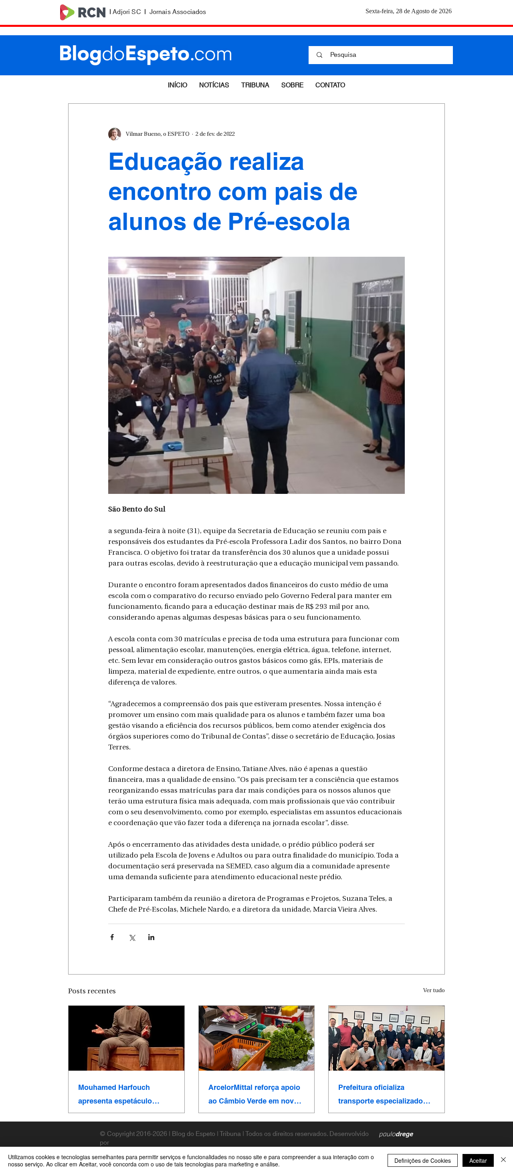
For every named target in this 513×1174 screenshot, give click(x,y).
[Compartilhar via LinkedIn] (151, 937)
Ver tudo (434, 991)
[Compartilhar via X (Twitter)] (131, 937)
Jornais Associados (177, 12)
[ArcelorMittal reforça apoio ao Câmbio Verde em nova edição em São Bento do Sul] (257, 1038)
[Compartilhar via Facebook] (112, 937)
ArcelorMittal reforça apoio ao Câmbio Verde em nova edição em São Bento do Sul (254, 1094)
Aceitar (478, 1160)
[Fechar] (503, 1160)
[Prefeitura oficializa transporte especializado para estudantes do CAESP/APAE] (386, 1038)
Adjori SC (127, 12)
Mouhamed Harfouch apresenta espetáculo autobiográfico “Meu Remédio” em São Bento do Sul (125, 1094)
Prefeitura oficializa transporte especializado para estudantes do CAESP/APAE (380, 1094)
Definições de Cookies (422, 1160)
